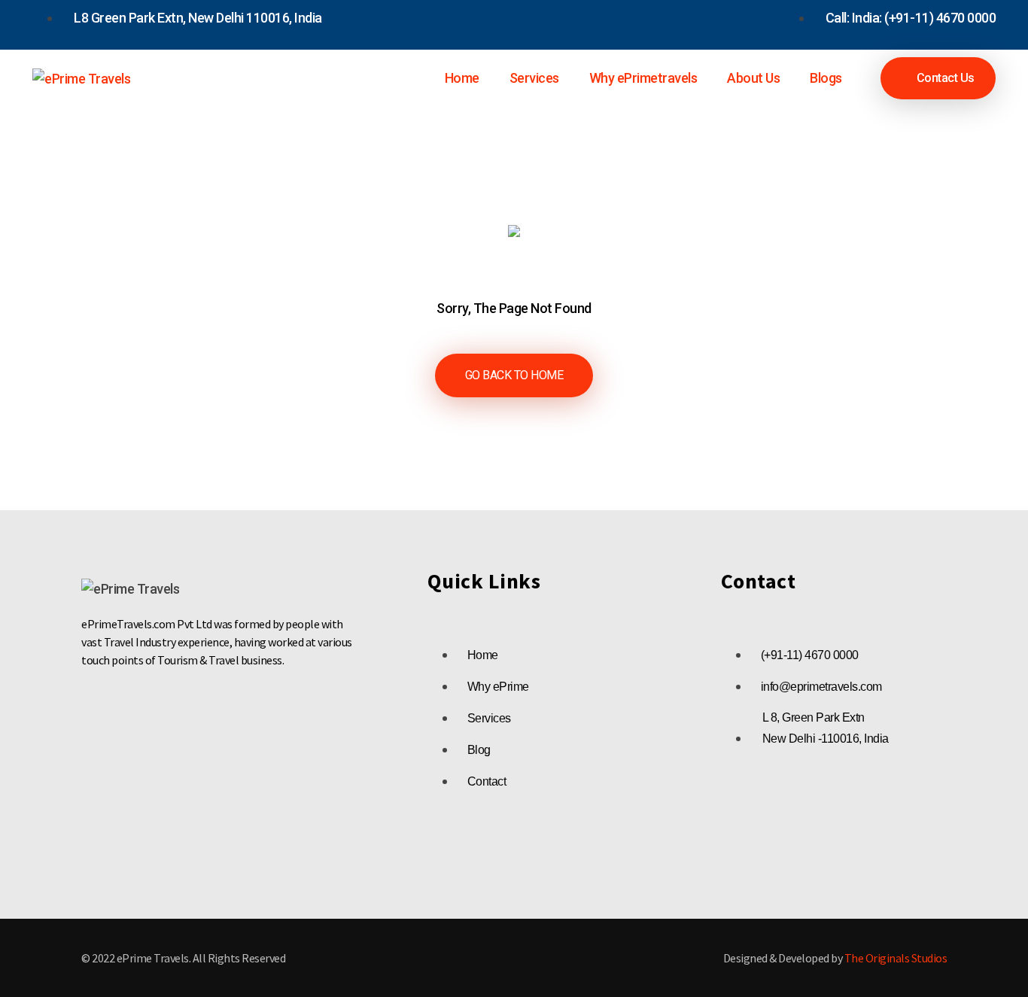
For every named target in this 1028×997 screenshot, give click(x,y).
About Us (753, 78)
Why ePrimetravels (643, 78)
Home (462, 78)
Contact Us (944, 78)
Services (534, 78)
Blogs (826, 78)
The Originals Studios (895, 957)
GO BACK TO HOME (514, 375)
